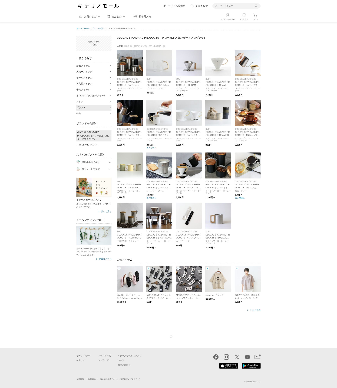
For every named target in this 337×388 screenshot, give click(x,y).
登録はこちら (105, 259)
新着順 (128, 46)
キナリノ (80, 360)
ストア (79, 101)
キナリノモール (83, 28)
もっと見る (255, 310)
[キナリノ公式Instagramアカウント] (226, 356)
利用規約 (92, 379)
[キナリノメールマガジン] (258, 356)
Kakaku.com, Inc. (253, 381)
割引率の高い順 (157, 46)
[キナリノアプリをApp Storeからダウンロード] (228, 367)
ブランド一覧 (97, 28)
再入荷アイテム (84, 83)
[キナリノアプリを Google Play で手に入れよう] (251, 367)
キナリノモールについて (129, 355)
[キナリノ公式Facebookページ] (215, 356)
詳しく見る (106, 211)
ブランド (80, 107)
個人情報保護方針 (107, 379)
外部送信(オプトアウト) (129, 379)
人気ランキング (84, 71)
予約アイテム (83, 89)
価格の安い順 (140, 46)
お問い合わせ (124, 365)
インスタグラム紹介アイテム (91, 95)
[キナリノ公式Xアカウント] (236, 356)
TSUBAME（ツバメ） (89, 145)
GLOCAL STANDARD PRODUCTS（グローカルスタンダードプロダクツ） (93, 135)
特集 (78, 113)
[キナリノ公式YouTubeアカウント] (247, 356)
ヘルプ (121, 360)
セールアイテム (84, 77)
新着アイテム (83, 65)
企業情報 (80, 379)
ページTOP (171, 336)
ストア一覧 (103, 360)
